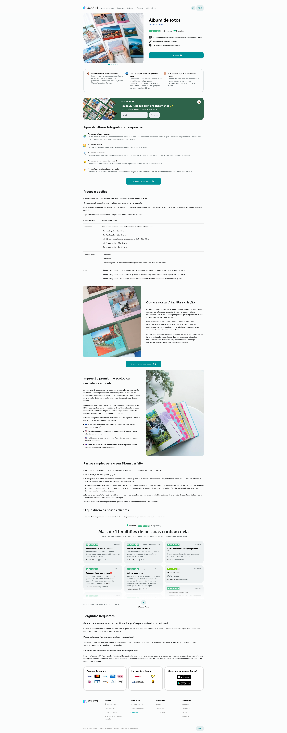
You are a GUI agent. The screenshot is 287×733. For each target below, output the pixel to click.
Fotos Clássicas (111, 712)
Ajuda (158, 704)
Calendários (151, 8)
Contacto (160, 708)
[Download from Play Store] (184, 683)
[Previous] (88, 39)
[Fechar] (199, 102)
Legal (101, 728)
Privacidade (108, 728)
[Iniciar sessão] (193, 8)
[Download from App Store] (184, 677)
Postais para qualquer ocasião (113, 717)
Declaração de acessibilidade (129, 728)
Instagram (185, 708)
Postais (140, 8)
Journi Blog (160, 712)
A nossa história (136, 704)
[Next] (139, 39)
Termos (116, 728)
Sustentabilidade (137, 708)
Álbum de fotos (107, 8)
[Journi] (90, 8)
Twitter (184, 712)
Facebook (185, 704)
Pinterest (185, 716)
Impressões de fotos (125, 8)
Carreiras (134, 712)
